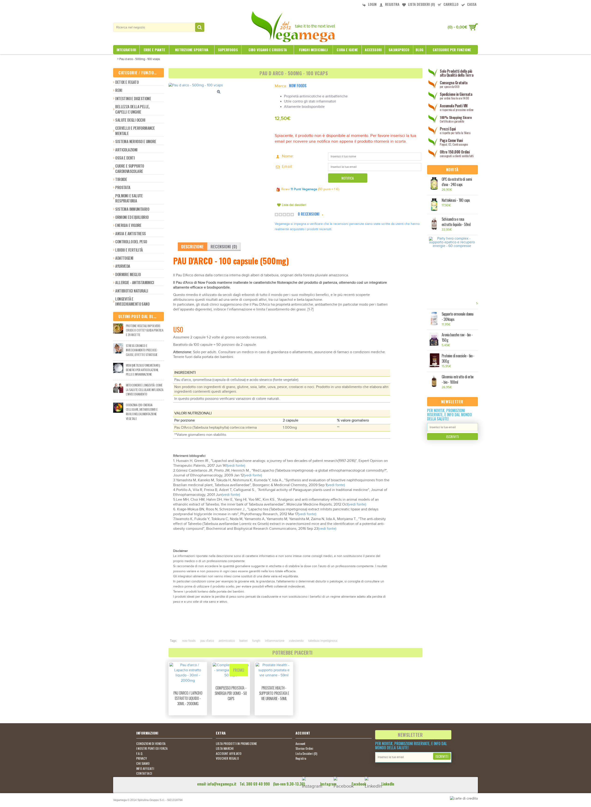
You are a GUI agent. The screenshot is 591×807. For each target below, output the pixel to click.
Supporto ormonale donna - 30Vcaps (457, 316)
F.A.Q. (139, 753)
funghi (256, 640)
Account (300, 743)
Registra (301, 758)
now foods (189, 640)
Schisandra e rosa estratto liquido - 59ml (456, 222)
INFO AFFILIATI (145, 768)
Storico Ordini (304, 748)
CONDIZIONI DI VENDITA (151, 743)
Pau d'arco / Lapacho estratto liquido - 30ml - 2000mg (187, 698)
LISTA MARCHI (224, 748)
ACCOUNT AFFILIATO (228, 753)
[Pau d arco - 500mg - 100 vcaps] (219, 85)
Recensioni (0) (224, 247)
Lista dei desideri (294, 205)
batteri (243, 640)
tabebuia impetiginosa (322, 640)
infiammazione (274, 640)
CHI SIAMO (143, 763)
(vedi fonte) (236, 466)
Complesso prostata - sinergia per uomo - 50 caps (231, 693)
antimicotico (227, 640)
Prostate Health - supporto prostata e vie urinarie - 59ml (274, 693)
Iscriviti (452, 436)
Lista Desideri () (306, 753)
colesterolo (296, 640)
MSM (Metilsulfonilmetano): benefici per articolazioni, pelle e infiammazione (143, 369)
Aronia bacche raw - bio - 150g (457, 337)
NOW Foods (298, 85)
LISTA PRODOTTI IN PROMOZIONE (236, 743)
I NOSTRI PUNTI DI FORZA (152, 748)
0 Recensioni (309, 214)
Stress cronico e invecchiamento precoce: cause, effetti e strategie (141, 350)
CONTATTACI (144, 773)
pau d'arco (207, 640)
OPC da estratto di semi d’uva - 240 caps (457, 182)
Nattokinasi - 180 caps (456, 200)
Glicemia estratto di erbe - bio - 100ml (457, 379)
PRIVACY (141, 758)
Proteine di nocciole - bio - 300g (458, 358)
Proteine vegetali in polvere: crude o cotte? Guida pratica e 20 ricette (144, 330)
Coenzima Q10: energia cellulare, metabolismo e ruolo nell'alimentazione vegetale (142, 412)
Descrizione (192, 247)
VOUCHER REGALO (227, 758)
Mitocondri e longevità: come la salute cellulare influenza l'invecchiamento (144, 389)
